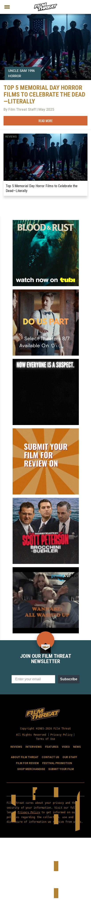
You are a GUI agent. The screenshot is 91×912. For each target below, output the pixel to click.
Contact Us (50, 757)
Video (66, 747)
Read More (45, 120)
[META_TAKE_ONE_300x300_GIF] (46, 360)
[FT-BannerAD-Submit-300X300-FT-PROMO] (46, 430)
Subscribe (68, 679)
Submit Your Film (61, 769)
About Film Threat (24, 757)
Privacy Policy (61, 734)
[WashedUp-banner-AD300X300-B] (46, 569)
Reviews (11, 136)
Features (52, 747)
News (77, 747)
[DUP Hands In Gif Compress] (46, 291)
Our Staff (70, 757)
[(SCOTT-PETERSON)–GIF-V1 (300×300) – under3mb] (46, 499)
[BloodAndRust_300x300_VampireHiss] (46, 221)
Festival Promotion (57, 763)
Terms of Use (45, 738)
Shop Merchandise (31, 769)
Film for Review (27, 763)
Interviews (33, 747)
